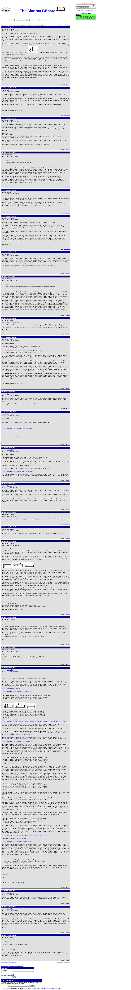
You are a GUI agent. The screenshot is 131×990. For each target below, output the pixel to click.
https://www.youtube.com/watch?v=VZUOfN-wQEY (17, 841)
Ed (8, 90)
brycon (9, 155)
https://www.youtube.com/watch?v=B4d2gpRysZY (17, 691)
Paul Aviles (11, 414)
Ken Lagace (11, 120)
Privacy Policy (36, 988)
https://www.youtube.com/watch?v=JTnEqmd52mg (17, 741)
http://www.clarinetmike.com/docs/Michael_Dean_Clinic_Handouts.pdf (25, 835)
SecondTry (10, 29)
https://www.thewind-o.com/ (11, 688)
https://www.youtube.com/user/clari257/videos (17, 471)
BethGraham (11, 619)
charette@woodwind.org (53, 988)
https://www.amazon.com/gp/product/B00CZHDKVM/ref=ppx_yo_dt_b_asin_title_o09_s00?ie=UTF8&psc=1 (35, 721)
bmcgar (9, 192)
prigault (10, 339)
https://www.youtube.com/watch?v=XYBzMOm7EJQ (17, 428)
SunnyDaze (10, 515)
